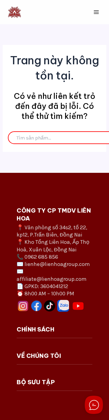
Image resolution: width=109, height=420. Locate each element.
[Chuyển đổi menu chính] (96, 12)
